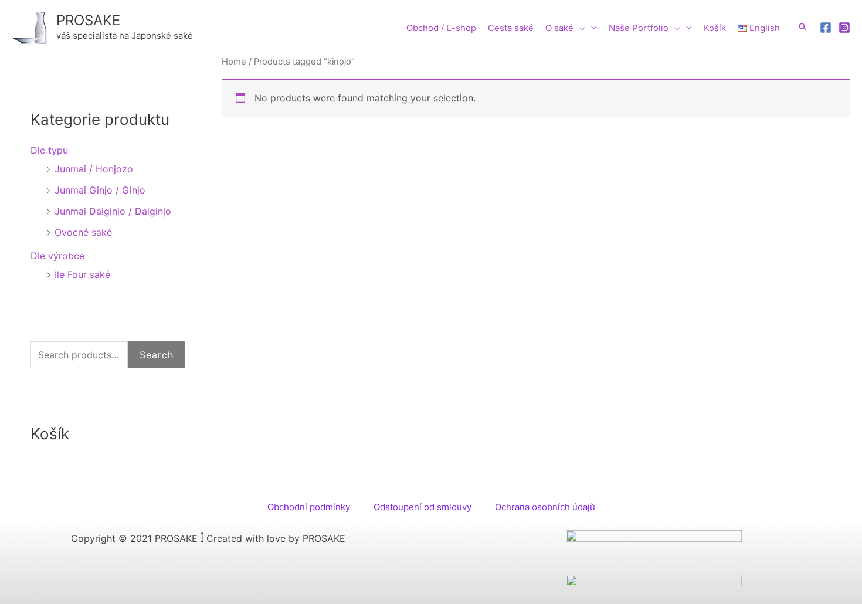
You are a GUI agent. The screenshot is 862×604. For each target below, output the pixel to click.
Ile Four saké (82, 274)
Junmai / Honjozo (94, 169)
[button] (802, 27)
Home (234, 61)
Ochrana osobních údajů (545, 507)
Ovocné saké (83, 232)
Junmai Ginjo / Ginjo (100, 190)
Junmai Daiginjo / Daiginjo (113, 211)
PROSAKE (88, 20)
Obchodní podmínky (308, 507)
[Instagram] (844, 27)
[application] (579, 27)
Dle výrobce (57, 256)
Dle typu (49, 150)
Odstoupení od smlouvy (422, 507)
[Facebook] (826, 27)
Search (157, 355)
